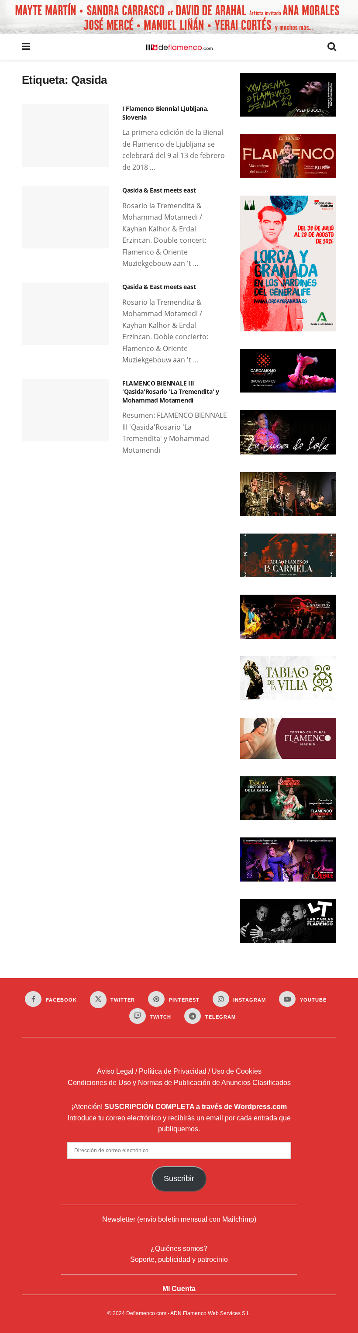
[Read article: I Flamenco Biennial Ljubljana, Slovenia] (65, 135)
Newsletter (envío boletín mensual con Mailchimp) (179, 1219)
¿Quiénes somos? (179, 1248)
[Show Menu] (26, 47)
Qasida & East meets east (159, 190)
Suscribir (179, 1178)
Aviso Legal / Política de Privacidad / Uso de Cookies (179, 1071)
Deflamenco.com (146, 1313)
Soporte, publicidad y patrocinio (179, 1259)
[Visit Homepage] (179, 47)
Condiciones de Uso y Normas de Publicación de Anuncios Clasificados (179, 1082)
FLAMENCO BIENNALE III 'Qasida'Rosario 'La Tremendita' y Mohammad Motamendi (170, 391)
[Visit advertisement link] (179, 17)
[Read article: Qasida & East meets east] (65, 217)
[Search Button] (331, 47)
